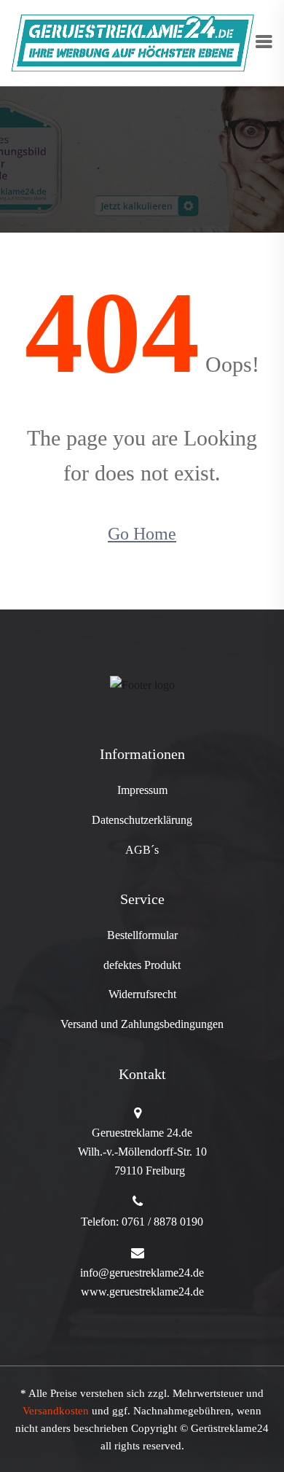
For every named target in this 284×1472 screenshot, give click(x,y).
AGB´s (142, 850)
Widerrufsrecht (142, 994)
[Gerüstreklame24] (132, 42)
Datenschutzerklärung (142, 820)
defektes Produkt (142, 965)
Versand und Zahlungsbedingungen (142, 1024)
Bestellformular (142, 935)
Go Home (142, 533)
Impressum (142, 790)
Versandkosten (56, 1411)
